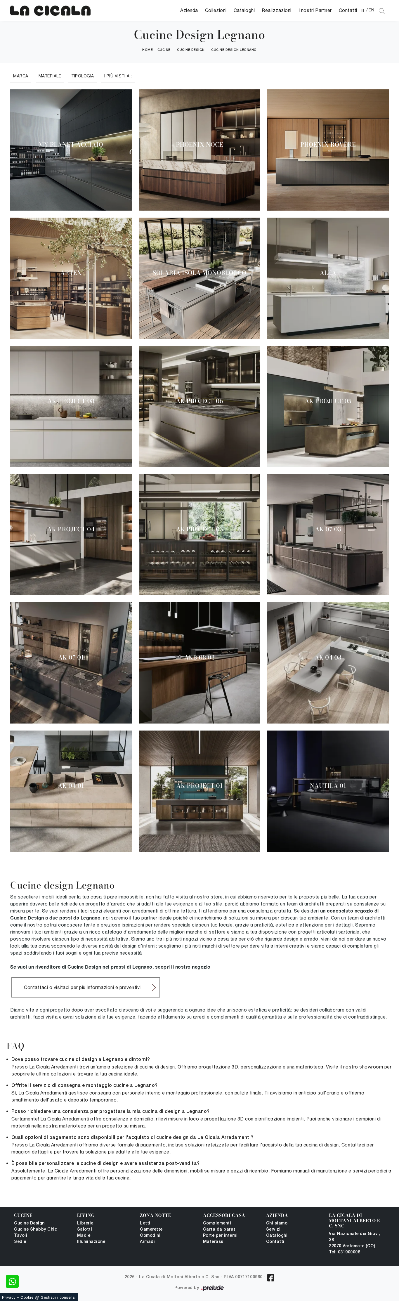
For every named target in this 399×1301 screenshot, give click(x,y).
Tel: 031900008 (344, 1252)
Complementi (217, 1223)
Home (147, 49)
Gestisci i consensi (58, 1297)
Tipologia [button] (82, 76)
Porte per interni (220, 1236)
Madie (84, 1236)
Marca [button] (20, 76)
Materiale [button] (50, 76)
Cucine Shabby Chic (35, 1229)
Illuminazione (91, 1242)
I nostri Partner (315, 10)
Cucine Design (191, 49)
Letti (145, 1223)
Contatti (348, 10)
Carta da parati (220, 1229)
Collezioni (216, 10)
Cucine (164, 49)
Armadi (147, 1242)
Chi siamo (277, 1223)
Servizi (273, 1229)
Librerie (85, 1223)
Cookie (26, 1297)
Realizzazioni (277, 10)
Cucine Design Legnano (234, 49)
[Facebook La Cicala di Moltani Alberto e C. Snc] (270, 1277)
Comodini (150, 1236)
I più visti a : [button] (118, 76)
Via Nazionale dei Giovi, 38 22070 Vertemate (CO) (354, 1240)
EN (371, 10)
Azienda (189, 10)
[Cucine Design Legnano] (50, 10)
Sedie (20, 1242)
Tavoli (20, 1236)
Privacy (9, 1297)
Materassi (214, 1242)
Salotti (84, 1229)
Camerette (151, 1229)
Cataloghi (244, 10)
